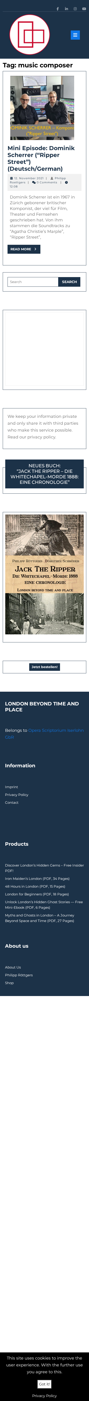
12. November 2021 (29, 178)
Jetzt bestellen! (45, 667)
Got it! (44, 1384)
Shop (9, 983)
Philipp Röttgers (19, 975)
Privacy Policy (16, 795)
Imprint (11, 787)
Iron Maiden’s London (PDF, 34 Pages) (37, 878)
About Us (13, 967)
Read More (25, 250)
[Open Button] (75, 35)
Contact (11, 802)
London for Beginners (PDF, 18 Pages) (37, 894)
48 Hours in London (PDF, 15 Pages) (35, 886)
